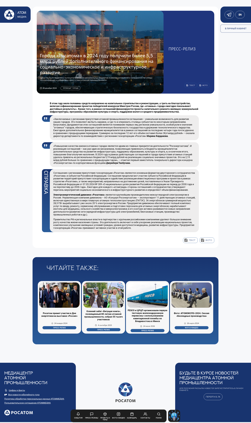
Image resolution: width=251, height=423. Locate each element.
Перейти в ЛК (213, 397)
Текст (192, 240)
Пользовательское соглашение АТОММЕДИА (27, 402)
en (240, 14)
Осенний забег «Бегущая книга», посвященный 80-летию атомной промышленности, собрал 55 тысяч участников (103, 315)
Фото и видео (191, 328)
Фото (208, 240)
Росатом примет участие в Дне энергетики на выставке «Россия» (59, 314)
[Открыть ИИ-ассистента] (174, 416)
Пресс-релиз (59, 328)
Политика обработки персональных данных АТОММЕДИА (34, 398)
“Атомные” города (70, 88)
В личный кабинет (235, 28)
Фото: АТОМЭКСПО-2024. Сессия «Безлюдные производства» (191, 314)
